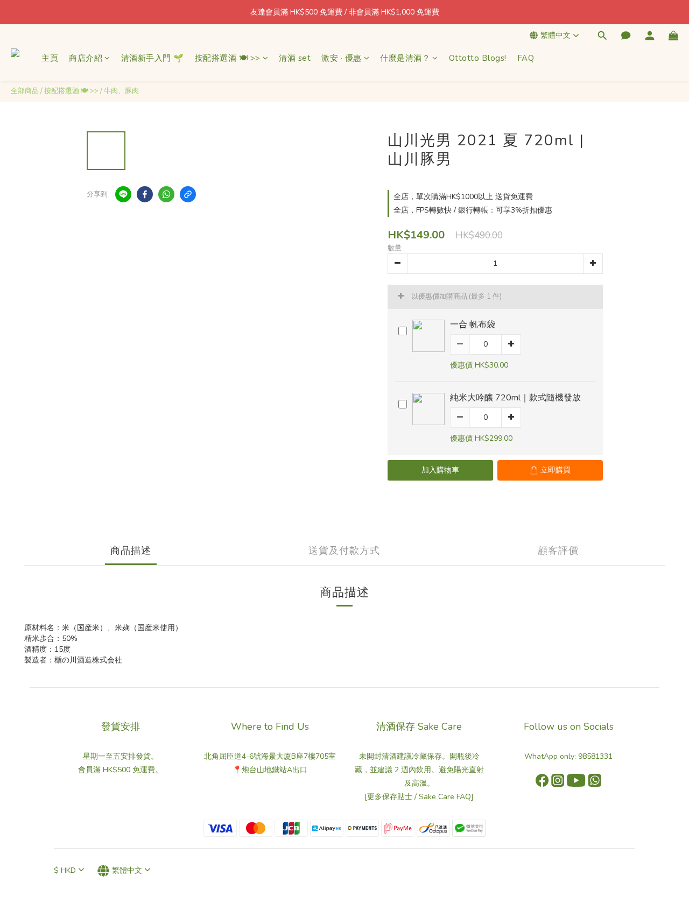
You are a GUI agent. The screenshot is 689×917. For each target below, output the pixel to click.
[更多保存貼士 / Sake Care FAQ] (419, 797)
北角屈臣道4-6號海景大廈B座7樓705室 (270, 756)
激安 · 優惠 (341, 58)
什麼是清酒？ (405, 58)
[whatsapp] (166, 194)
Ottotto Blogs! (478, 58)
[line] (123, 194)
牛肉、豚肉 (121, 91)
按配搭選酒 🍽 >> (228, 58)
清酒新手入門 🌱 (152, 58)
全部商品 (25, 91)
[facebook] (145, 194)
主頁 (49, 58)
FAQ (526, 58)
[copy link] (188, 194)
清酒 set (295, 58)
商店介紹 (85, 58)
